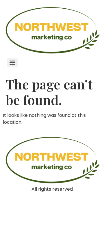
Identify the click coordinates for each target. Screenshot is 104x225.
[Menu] (12, 62)
